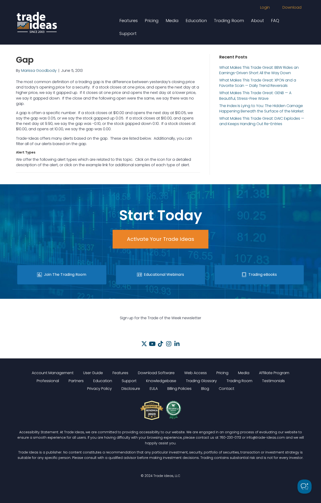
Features (128, 20)
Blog (205, 388)
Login (265, 7)
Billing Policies (179, 388)
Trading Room (229, 20)
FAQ (275, 20)
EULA (154, 388)
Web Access (195, 373)
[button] (144, 344)
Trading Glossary (201, 381)
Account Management (53, 373)
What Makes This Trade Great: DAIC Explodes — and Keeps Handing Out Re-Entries (261, 121)
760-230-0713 (230, 437)
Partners (76, 381)
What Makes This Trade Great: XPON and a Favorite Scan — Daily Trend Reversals (257, 82)
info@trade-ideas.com (266, 437)
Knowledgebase (161, 381)
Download (291, 7)
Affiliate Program (274, 373)
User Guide (93, 373)
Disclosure (130, 388)
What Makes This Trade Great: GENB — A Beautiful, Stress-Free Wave (255, 95)
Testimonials (273, 381)
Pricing (152, 20)
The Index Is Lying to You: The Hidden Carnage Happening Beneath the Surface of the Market (261, 108)
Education (196, 20)
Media (172, 20)
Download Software (156, 373)
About (257, 20)
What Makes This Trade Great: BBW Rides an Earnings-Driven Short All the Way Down (259, 70)
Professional (48, 381)
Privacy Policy (99, 388)
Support (128, 33)
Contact (226, 388)
